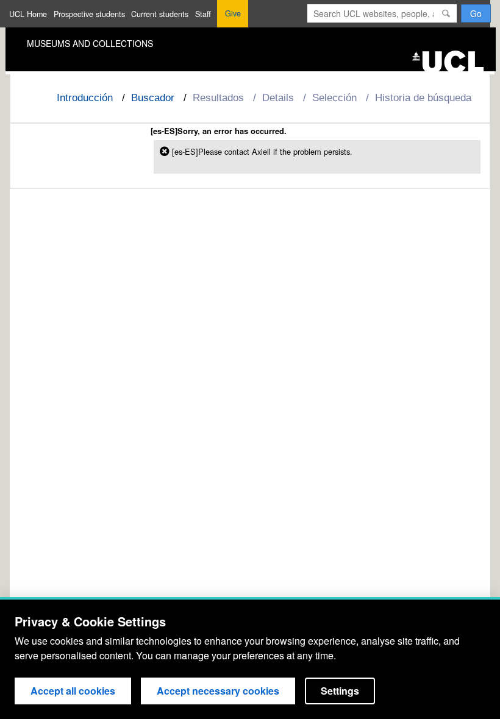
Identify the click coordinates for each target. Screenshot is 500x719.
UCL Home (28, 14)
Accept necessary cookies (218, 691)
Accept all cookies (72, 691)
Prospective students (89, 14)
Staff (203, 14)
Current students (159, 14)
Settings (340, 691)
